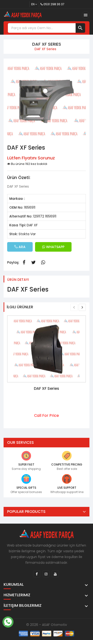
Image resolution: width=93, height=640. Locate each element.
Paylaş (24, 262)
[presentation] (74, 307)
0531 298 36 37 (53, 4)
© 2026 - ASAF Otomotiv (46, 624)
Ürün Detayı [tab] (18, 279)
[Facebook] (36, 573)
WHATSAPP (54, 246)
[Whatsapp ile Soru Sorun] (8, 621)
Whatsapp (43, 262)
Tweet (33, 262)
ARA (22, 246)
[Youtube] (55, 573)
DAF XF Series (46, 388)
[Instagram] (46, 573)
